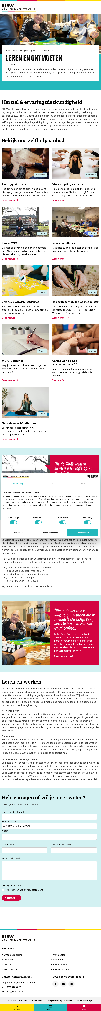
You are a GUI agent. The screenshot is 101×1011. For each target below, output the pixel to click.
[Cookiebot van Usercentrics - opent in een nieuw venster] (87, 476)
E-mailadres (8, 844)
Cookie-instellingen (84, 1000)
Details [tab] (51, 483)
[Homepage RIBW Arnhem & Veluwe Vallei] (19, 7)
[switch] (38, 522)
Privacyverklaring (54, 1000)
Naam (5, 830)
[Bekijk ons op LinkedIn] (63, 984)
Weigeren (18, 533)
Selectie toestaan (50, 533)
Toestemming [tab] (17, 483)
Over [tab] (83, 483)
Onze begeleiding (24, 50)
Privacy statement (11, 885)
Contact (8, 964)
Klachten (68, 1000)
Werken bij (58, 959)
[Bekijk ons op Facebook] (55, 984)
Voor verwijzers (61, 969)
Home (8, 50)
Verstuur (10, 897)
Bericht (6, 858)
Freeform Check (10, 821)
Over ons (8, 959)
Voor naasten (11, 969)
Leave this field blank (13, 812)
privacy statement (33, 889)
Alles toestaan (82, 533)
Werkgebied (59, 954)
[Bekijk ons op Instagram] (71, 984)
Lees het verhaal (63, 656)
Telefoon (56, 844)
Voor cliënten (60, 964)
